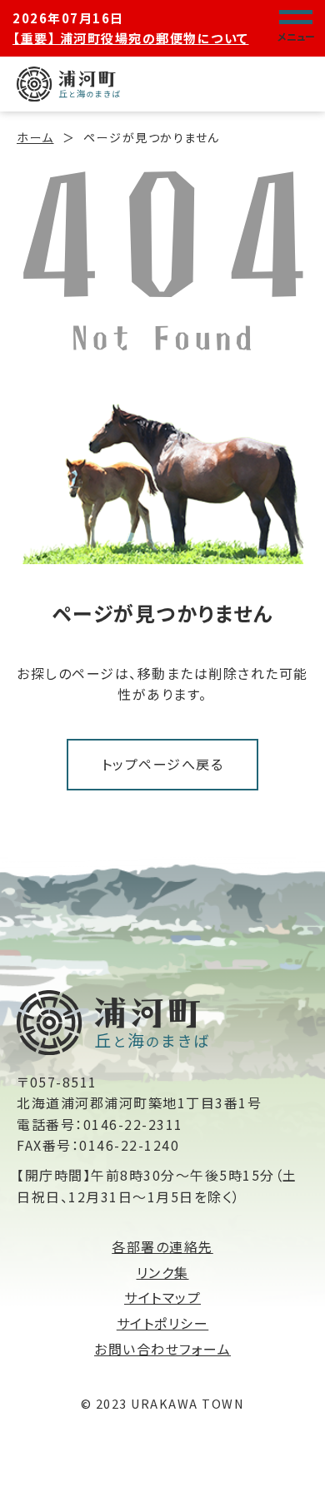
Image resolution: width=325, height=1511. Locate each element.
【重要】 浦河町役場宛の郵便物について (130, 38)
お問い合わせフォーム (162, 1349)
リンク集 (163, 1272)
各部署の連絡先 (162, 1246)
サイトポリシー (163, 1323)
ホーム (35, 137)
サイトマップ (162, 1297)
